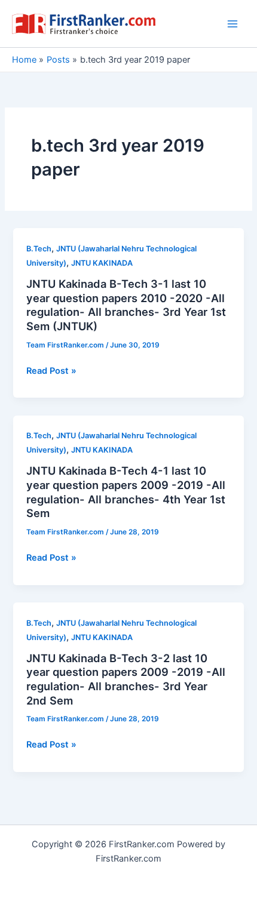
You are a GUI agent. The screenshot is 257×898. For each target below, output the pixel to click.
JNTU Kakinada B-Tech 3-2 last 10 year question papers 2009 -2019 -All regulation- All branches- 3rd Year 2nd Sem (125, 679)
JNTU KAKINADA (102, 263)
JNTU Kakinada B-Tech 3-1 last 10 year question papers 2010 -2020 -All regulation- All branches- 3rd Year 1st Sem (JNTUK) (126, 305)
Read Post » (51, 371)
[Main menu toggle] (232, 23)
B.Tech (38, 248)
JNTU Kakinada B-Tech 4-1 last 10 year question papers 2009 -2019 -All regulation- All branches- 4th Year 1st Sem (125, 491)
